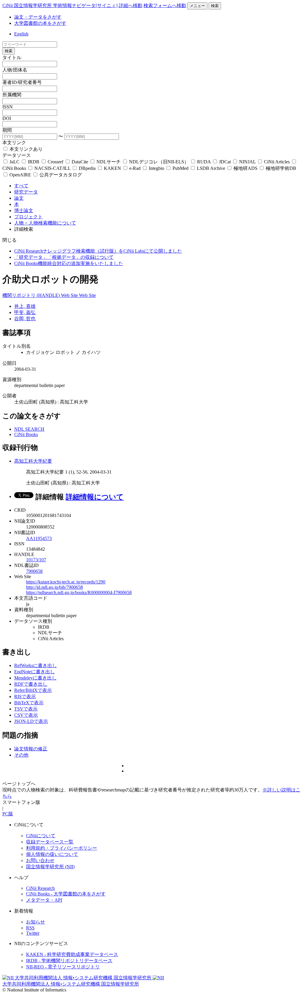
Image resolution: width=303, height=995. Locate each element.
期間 (7, 130)
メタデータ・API (44, 900)
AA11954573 (39, 538)
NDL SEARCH (29, 429)
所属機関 (11, 94)
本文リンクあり (25, 149)
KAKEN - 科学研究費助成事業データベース (72, 954)
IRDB (34, 161)
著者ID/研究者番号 (22, 82)
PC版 (7, 813)
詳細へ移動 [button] (130, 5)
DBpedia (87, 168)
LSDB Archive (211, 168)
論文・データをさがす (38, 16)
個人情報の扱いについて (52, 854)
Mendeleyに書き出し (35, 677)
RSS (30, 927)
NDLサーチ (108, 161)
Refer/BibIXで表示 (33, 690)
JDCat (225, 161)
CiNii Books (26, 434)
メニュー (197, 6)
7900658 (34, 571)
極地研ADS (245, 168)
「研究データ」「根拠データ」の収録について (64, 257)
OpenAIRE (20, 174)
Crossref (55, 161)
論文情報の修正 (30, 748)
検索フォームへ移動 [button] (165, 5)
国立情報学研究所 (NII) (50, 866)
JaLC (14, 161)
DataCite (79, 161)
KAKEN (112, 168)
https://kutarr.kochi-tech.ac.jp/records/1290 (65, 581)
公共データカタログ (60, 174)
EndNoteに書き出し (34, 671)
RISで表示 (25, 696)
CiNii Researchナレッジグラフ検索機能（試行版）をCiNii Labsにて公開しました (98, 250)
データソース (16, 155)
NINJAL (247, 161)
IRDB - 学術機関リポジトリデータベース (69, 960)
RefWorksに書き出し (35, 665)
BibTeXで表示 (28, 702)
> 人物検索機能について (50, 222)
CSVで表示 (26, 715)
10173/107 (36, 559)
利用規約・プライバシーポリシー (61, 848)
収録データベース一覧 (49, 841)
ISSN (7, 106)
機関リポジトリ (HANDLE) (31, 295)
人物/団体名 (14, 69)
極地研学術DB (280, 168)
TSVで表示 (26, 708)
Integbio (156, 168)
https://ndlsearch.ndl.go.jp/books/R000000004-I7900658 (79, 592)
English (21, 33)
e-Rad (135, 168)
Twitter (32, 933)
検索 (215, 6)
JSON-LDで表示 (31, 721)
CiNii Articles (277, 161)
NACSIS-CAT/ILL (52, 168)
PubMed (180, 168)
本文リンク (14, 142)
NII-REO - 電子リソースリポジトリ (63, 966)
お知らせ (35, 921)
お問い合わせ (40, 860)
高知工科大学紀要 (33, 461)
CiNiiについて (40, 835)
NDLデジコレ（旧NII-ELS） (159, 161)
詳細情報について (95, 497)
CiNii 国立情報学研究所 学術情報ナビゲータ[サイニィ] (59, 5)
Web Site (70, 295)
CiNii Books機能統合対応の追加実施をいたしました (68, 263)
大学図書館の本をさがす (40, 23)
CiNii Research (40, 888)
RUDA (204, 161)
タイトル (11, 57)
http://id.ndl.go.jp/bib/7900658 (54, 587)
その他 (21, 754)
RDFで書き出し (30, 684)
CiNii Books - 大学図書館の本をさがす (66, 893)
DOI (6, 118)
